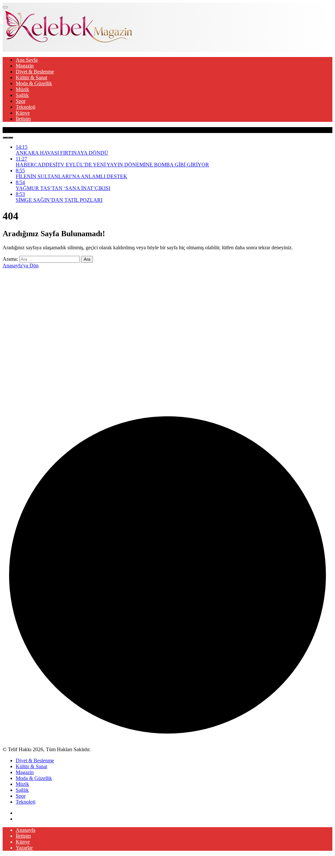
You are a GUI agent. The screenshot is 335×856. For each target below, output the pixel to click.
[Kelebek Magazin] (68, 42)
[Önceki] (5, 138)
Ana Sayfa (27, 60)
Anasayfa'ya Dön (21, 265)
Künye (23, 113)
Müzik (22, 89)
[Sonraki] (10, 138)
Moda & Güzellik (34, 83)
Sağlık (22, 95)
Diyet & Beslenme (35, 71)
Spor (21, 101)
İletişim (23, 119)
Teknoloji (25, 107)
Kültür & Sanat (31, 77)
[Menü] (5, 7)
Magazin (25, 65)
